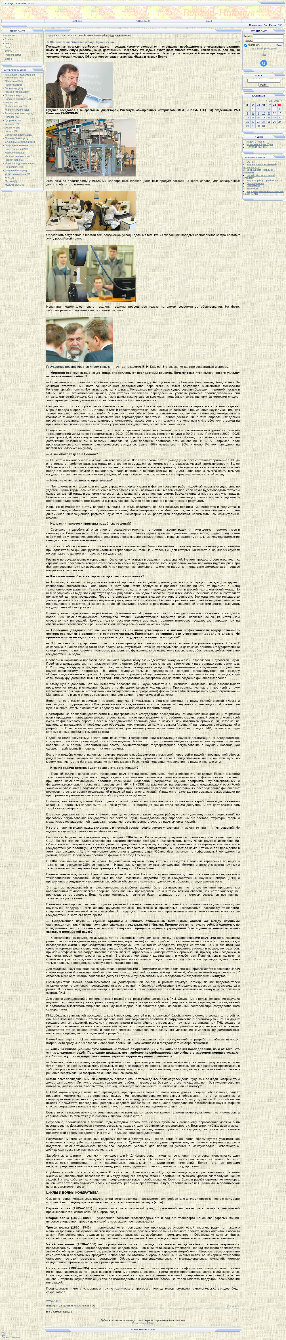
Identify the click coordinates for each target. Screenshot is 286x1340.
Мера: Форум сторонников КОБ (264, 180)
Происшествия (13, 106)
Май (67, 35)
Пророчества (12, 159)
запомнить (254, 45)
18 (269, 117)
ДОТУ (250, 161)
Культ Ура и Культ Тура (260, 144)
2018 (60, 35)
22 (253, 121)
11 (269, 113)
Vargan (77, 1306)
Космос (9, 131)
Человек (9, 117)
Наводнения (12, 152)
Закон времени (255, 183)
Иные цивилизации (15, 174)
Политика (10, 84)
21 (247, 121)
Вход (209, 21)
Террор (9, 102)
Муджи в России (256, 141)
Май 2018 (274, 100)
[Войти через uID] (263, 63)
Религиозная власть (16, 113)
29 (253, 126)
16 (258, 117)
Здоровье (10, 120)
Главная (77, 21)
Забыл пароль (256, 49)
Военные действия (15, 99)
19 (274, 117)
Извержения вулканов (17, 156)
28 (247, 126)
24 (263, 121)
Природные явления (16, 145)
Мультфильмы (13, 184)
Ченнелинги (11, 167)
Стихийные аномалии (17, 142)
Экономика (11, 88)
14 (247, 117)
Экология (10, 127)
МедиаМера (253, 186)
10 (263, 113)
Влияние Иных (13, 170)
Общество (11, 81)
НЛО (7, 177)
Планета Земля (14, 138)
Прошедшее (12, 95)
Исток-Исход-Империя (18, 163)
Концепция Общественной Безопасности (20, 76)
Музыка (9, 181)
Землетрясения (14, 149)
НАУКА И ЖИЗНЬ (257, 147)
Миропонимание (14, 109)
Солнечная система (16, 134)
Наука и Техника (14, 91)
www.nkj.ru (53, 1300)
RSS (280, 25)
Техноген (10, 124)
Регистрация (143, 21)
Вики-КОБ (252, 188)
